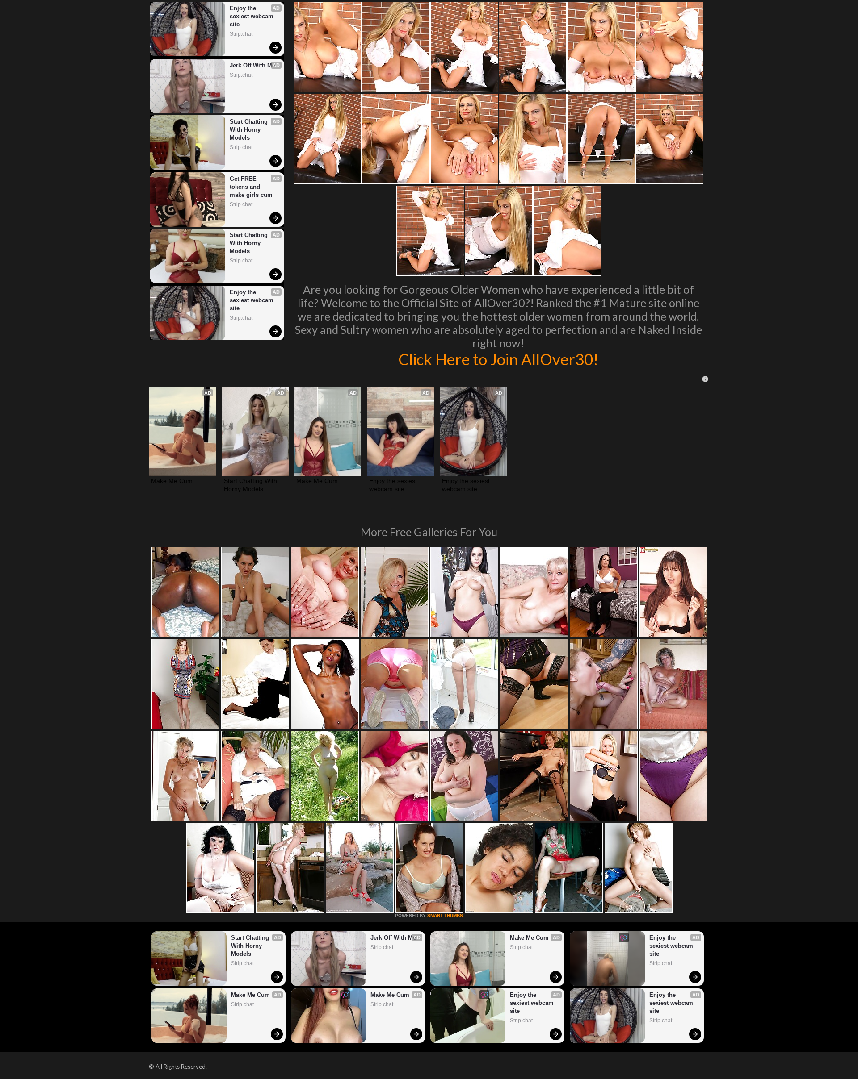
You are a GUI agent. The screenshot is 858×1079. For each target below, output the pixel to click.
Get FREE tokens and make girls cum (251, 186)
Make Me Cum (172, 480)
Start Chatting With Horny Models (249, 129)
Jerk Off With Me (252, 65)
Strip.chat (241, 34)
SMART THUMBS (445, 915)
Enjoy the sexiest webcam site (252, 16)
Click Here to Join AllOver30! (498, 359)
